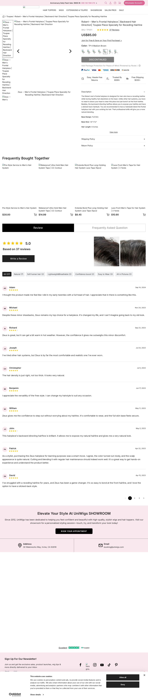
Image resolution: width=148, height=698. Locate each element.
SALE (121, 10)
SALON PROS (110, 10)
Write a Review (18, 258)
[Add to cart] (35, 214)
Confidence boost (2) (84, 274)
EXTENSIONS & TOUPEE (77, 10)
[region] (44, 58)
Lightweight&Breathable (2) (59, 274)
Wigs (61, 10)
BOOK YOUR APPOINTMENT (74, 531)
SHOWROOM (96, 10)
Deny (123, 684)
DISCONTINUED (97, 59)
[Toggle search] (105, 3)
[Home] (3, 16)
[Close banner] (144, 675)
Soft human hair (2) (35, 274)
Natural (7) (18, 274)
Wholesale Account (133, 3)
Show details (35, 695)
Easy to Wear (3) (105, 274)
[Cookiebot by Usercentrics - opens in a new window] (15, 694)
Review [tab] (38, 227)
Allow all (122, 677)
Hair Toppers (49, 10)
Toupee (9, 16)
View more (114, 132)
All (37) (7, 274)
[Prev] (18, 51)
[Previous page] (125, 498)
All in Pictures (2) (124, 274)
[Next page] (144, 498)
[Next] (70, 51)
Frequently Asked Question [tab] (110, 227)
